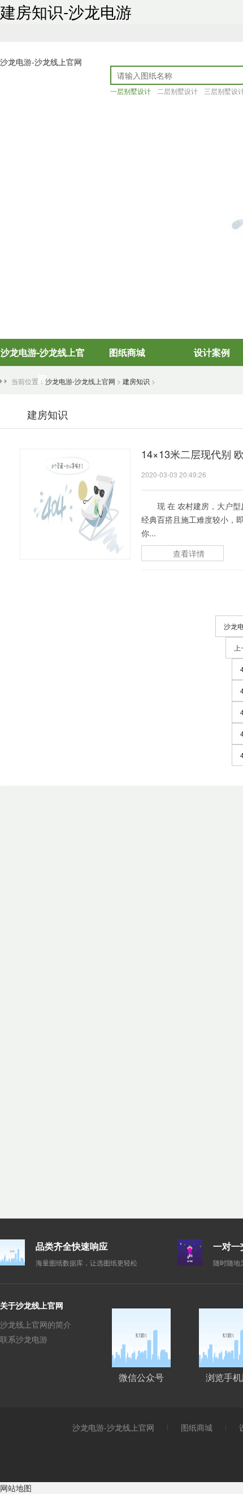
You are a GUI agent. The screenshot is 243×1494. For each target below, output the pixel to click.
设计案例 (212, 352)
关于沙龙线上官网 (31, 1305)
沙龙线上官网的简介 (35, 1324)
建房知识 (136, 381)
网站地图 (16, 1487)
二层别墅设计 (177, 91)
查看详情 (189, 553)
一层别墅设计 (130, 91)
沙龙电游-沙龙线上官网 (41, 61)
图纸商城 (127, 352)
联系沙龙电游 (23, 1339)
